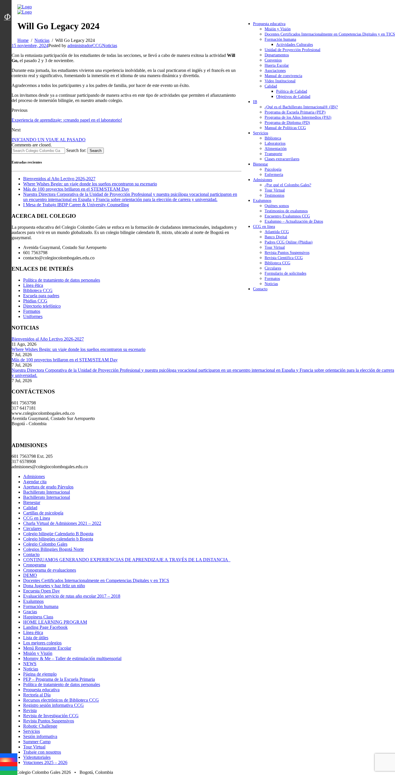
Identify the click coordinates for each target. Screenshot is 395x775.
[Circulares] (7, 6)
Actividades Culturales (294, 44)
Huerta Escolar (277, 65)
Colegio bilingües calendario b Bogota (58, 538)
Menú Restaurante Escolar (47, 648)
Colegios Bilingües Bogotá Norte (53, 549)
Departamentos (277, 55)
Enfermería (274, 174)
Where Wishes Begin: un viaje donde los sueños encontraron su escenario (90, 183)
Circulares (273, 268)
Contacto (260, 289)
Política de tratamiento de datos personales (61, 280)
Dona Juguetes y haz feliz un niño (54, 585)
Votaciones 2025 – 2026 (45, 762)
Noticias (271, 284)
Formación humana (280, 39)
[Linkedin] (8, 768)
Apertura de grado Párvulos (48, 486)
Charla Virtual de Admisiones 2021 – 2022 (62, 523)
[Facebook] (8, 755)
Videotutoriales (37, 757)
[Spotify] (8, 773)
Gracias (30, 611)
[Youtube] (8, 764)
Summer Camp (37, 741)
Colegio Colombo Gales (45, 544)
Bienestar (260, 164)
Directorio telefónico (42, 306)
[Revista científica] (7, 29)
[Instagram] (8, 760)
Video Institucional (280, 81)
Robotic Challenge (40, 726)
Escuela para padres (41, 295)
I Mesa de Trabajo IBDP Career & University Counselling (76, 204)
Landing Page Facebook (45, 627)
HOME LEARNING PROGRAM (55, 622)
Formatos (272, 278)
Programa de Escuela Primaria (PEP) (295, 112)
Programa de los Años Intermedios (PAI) (298, 117)
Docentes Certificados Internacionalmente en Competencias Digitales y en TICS (330, 34)
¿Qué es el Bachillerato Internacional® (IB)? (301, 107)
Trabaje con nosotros (42, 752)
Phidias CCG (35, 300)
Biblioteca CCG (277, 263)
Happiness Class (38, 616)
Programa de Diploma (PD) (287, 122)
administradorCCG (84, 45)
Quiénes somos (277, 206)
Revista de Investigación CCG (51, 715)
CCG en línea (264, 226)
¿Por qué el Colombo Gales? (288, 185)
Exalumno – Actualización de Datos (294, 221)
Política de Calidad (291, 91)
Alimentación (276, 148)
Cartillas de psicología (43, 512)
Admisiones (262, 180)
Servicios (260, 133)
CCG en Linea (36, 518)
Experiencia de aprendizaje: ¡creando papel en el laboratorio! (67, 120)
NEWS (29, 663)
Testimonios (274, 195)
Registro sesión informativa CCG (53, 705)
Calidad (271, 86)
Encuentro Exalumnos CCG (287, 216)
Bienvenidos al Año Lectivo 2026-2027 (59, 178)
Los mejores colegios (42, 642)
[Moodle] (7, 9)
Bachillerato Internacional (46, 492)
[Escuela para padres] (7, 26)
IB (255, 102)
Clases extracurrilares (282, 159)
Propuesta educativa (269, 24)
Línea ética (33, 285)
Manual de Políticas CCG (285, 128)
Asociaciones (275, 70)
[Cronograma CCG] (7, 3)
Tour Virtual (275, 190)
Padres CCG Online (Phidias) (289, 242)
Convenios (273, 60)
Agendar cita (35, 481)
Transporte (273, 154)
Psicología (273, 169)
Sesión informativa (40, 736)
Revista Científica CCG (284, 258)
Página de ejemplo (40, 674)
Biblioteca (273, 138)
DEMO (30, 575)
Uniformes (33, 316)
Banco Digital (276, 237)
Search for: (76, 150)
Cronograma (34, 564)
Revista (30, 710)
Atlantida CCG (277, 232)
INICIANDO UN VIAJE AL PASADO (49, 139)
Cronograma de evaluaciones (49, 570)
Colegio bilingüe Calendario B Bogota (58, 533)
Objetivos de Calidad (293, 96)
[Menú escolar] (7, 24)
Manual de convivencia (283, 76)
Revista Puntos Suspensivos (287, 252)
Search (95, 150)
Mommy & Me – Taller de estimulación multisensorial (72, 658)
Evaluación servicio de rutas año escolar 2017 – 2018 (71, 596)
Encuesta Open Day (41, 590)
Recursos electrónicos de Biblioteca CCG (61, 700)
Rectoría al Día (37, 694)
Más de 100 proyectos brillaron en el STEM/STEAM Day (76, 189)
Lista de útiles (35, 637)
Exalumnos (262, 200)
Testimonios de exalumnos (286, 211)
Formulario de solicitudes (285, 273)
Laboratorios (275, 143)
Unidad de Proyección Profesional (292, 50)
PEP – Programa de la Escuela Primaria (59, 679)
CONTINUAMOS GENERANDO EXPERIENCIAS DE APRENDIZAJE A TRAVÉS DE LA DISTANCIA (126, 559)
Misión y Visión (278, 29)
